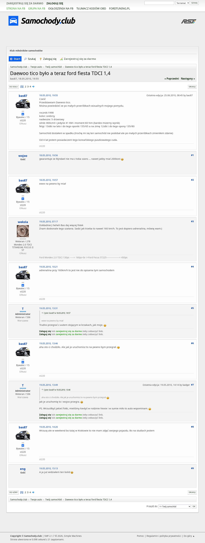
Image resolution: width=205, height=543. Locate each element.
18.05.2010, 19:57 (48, 179)
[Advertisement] (102, 36)
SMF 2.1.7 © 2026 (53, 535)
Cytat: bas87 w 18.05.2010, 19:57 (57, 313)
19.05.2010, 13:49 (48, 384)
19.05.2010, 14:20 (48, 426)
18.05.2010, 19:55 (48, 95)
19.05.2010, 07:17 (48, 221)
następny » (188, 78)
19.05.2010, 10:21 (48, 266)
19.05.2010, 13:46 (48, 343)
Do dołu (13, 86)
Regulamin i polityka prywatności (164, 535)
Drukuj (192, 86)
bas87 (23, 96)
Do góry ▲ (189, 535)
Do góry (13, 492)
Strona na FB (15, 8)
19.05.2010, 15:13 (48, 468)
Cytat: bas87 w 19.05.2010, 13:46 (57, 389)
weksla (23, 222)
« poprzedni (171, 78)
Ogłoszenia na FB (60, 8)
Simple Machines (73, 535)
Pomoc (140, 535)
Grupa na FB (36, 8)
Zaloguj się (54, 3)
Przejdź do (152, 506)
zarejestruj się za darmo (24, 3)
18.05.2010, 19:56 (48, 155)
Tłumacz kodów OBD (91, 8)
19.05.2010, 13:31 (48, 308)
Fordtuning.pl (119, 8)
